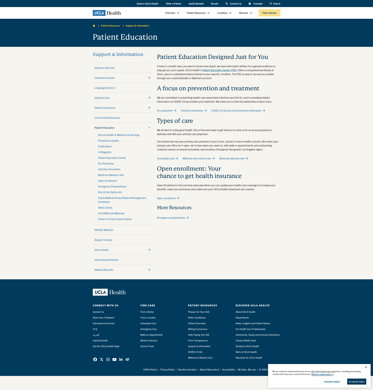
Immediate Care (148, 323)
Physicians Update (108, 140)
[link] (95, 359)
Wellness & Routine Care (200, 357)
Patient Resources (196, 12)
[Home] (94, 25)
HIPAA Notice (150, 369)
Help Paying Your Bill (198, 334)
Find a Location (148, 317)
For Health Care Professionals (250, 328)
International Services (103, 323)
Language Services (105, 87)
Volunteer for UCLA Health (249, 357)
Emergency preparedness (171, 217)
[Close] (366, 367)
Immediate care (165, 158)
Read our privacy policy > (322, 374)
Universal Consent (105, 77)
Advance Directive (105, 67)
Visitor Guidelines (197, 317)
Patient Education (104, 127)
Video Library (105, 207)
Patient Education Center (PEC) (219, 70)
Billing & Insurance (197, 328)
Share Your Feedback (103, 317)
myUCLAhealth (196, 3)
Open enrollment (166, 198)
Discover (243, 12)
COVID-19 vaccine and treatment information (236, 110)
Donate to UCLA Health (247, 346)
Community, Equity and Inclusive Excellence (258, 334)
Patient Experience (105, 107)
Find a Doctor (269, 12)
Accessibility (228, 369)
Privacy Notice (167, 369)
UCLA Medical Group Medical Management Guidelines (122, 199)
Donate (214, 3)
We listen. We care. (247, 369)
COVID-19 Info (195, 351)
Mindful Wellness (104, 229)
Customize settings (332, 381)
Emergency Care (148, 328)
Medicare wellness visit (231, 158)
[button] (148, 3)
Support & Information (137, 25)
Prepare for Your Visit (198, 311)
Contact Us (235, 3)
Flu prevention (165, 110)
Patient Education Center (112, 157)
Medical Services (148, 340)
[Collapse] (149, 127)
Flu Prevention (106, 163)
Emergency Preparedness (112, 186)
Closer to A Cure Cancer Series (115, 219)
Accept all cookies (356, 381)
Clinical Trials (147, 346)
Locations (222, 12)
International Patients (106, 259)
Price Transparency (198, 340)
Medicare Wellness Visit (111, 175)
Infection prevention (192, 110)
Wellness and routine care (197, 158)
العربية (96, 334)
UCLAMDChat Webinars (111, 213)
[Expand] (149, 77)
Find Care (170, 12)
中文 (95, 328)
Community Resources (107, 117)
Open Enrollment (107, 180)
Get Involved (101, 249)
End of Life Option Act (110, 192)
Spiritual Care (102, 97)
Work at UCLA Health (246, 351)
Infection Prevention (109, 169)
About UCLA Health (245, 311)
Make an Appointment (151, 334)
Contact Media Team (246, 340)
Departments (242, 317)
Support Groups (103, 239)
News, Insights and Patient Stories (253, 323)
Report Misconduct (209, 369)
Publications (105, 146)
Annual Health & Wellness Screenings (119, 135)
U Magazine (104, 152)
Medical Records (104, 269)
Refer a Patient (173, 3)
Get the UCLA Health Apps (106, 346)
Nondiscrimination (187, 369)
